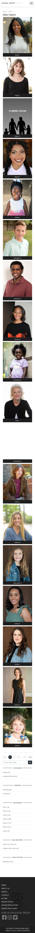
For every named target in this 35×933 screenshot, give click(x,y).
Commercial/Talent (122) (10, 776)
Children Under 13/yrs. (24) (10, 848)
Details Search (8, 862)
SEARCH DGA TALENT (9, 908)
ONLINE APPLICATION (9, 905)
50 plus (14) (6, 831)
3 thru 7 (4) (6, 807)
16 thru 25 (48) (7, 819)
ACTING (4, 898)
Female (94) (7, 790)
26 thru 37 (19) (7, 823)
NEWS (3, 885)
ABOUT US (5, 888)
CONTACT (5, 895)
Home (4, 11)
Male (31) (7, 794)
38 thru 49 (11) (7, 827)
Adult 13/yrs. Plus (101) (9, 844)
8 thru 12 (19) (6, 811)
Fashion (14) (6, 772)
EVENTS (4, 892)
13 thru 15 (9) (6, 815)
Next (30, 757)
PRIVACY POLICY (7, 902)
